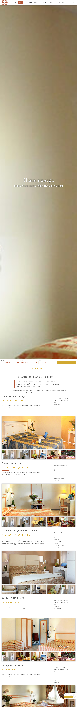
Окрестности (44, 2)
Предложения (36, 2)
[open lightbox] (38, 432)
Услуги (30, 2)
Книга (6, 704)
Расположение (54, 2)
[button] (74, 2)
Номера (21, 2)
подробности (68, 697)
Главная (15, 2)
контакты (61, 2)
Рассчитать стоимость (38, 368)
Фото (25, 2)
